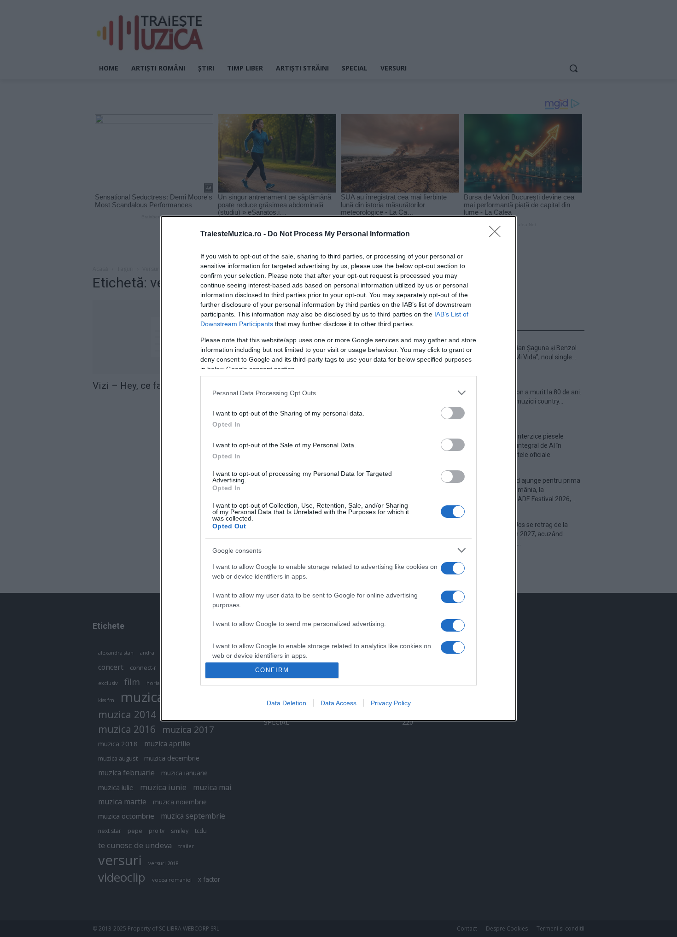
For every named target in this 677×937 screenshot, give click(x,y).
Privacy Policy (391, 703)
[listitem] (338, 393)
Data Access (338, 703)
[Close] (498, 234)
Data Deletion (286, 703)
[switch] (453, 413)
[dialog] (338, 468)
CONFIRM (272, 670)
